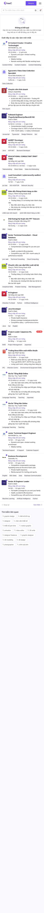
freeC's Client (12, 119)
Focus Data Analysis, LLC (16, 75)
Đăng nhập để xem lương (16, 50)
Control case (12, 177)
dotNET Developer (15, 140)
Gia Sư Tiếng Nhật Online (18, 374)
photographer (9, 544)
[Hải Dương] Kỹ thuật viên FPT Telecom (24, 219)
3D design (22, 540)
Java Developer (14, 309)
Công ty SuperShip (14, 92)
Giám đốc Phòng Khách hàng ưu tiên (22, 191)
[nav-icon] (40, 3)
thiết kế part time (10, 526)
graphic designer (28, 535)
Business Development (17, 456)
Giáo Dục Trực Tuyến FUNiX (17, 376)
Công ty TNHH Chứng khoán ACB (19, 193)
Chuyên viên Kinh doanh (18, 89)
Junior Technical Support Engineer (22, 433)
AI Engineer (13, 293)
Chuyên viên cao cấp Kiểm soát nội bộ (23, 265)
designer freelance (10, 535)
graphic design (9, 516)
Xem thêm (36, 505)
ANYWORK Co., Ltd (14, 48)
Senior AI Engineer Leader (18, 481)
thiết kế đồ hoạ (25, 516)
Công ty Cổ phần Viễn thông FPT (19, 221)
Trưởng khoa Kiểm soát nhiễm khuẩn (23, 351)
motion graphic (26, 526)
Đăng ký (31, 3)
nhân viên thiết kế (21, 521)
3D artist (32, 530)
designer (7, 521)
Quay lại (6, 505)
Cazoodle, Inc (12, 458)
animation (7, 530)
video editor (20, 530)
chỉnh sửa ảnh (23, 544)
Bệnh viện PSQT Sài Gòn (16, 353)
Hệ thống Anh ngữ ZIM (16, 142)
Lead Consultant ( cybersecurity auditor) (24, 175)
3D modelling (8, 540)
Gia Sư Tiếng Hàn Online (17, 403)
